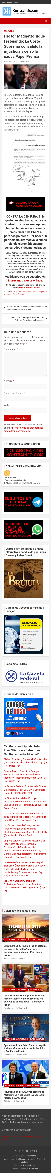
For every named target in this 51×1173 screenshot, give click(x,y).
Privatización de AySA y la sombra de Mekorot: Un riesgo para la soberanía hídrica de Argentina (24, 1094)
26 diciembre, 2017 (12, 61)
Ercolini (29, 292)
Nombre (9, 381)
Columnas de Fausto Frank (20, 910)
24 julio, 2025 (9, 1101)
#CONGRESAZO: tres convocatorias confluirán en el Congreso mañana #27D (27, 308)
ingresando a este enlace (25, 280)
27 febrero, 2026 (11, 1008)
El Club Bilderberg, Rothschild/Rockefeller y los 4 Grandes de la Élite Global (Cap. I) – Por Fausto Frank (25, 762)
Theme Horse (29, 1165)
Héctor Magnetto (40, 292)
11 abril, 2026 (9, 958)
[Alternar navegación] (5, 21)
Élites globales (37, 940)
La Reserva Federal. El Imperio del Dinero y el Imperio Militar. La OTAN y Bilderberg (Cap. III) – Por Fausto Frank (25, 789)
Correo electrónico (14, 393)
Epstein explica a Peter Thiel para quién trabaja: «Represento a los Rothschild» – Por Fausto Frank (25, 1048)
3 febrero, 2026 (10, 1055)
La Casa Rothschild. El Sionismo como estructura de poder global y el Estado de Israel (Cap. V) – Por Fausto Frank (25, 816)
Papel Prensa (18, 294)
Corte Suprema (19, 292)
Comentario (11, 349)
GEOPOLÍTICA (35, 989)
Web (6, 405)
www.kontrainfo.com (29, 287)
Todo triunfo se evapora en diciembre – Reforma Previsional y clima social (27, 318)
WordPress (33, 1169)
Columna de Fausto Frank (16, 940)
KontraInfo (25, 61)
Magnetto (8, 294)
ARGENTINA (9, 31)
